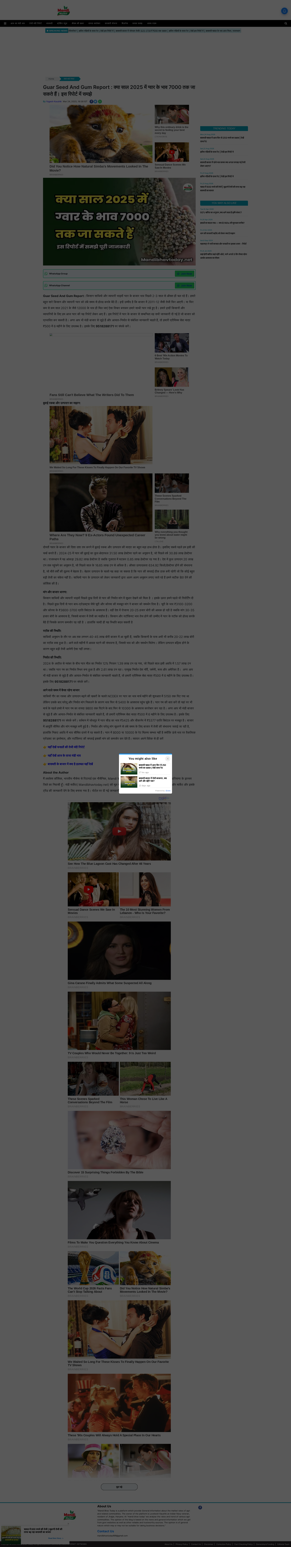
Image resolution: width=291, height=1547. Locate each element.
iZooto (168, 791)
